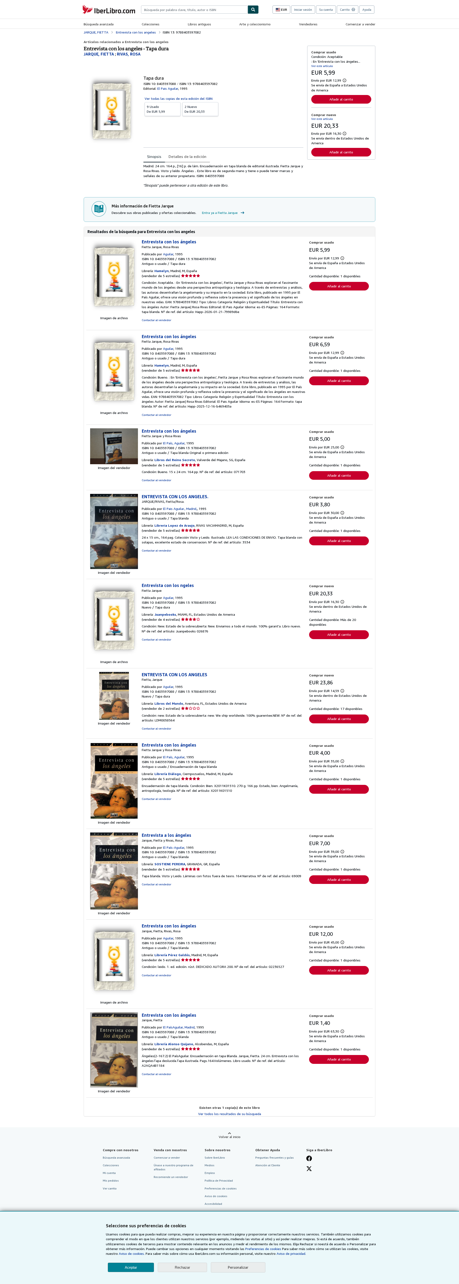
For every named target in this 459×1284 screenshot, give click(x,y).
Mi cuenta (109, 1173)
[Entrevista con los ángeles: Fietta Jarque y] (114, 463)
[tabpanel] (223, 176)
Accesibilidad (213, 1204)
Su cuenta (326, 9)
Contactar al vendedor (156, 320)
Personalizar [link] (238, 1267)
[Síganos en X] (309, 1169)
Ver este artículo (322, 66)
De (156, 109)
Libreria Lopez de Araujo (174, 525)
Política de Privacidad (219, 1180)
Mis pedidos (111, 1180)
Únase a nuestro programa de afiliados (173, 1167)
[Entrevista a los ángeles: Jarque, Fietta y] (114, 908)
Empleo (210, 1173)
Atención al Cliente (267, 1165)
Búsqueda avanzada (99, 24)
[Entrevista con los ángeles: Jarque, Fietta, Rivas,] (114, 997)
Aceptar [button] (131, 1267)
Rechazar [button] (182, 1267)
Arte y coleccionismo (255, 24)
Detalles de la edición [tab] (187, 156)
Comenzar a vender (360, 24)
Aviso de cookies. (132, 1253)
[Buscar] (253, 10)
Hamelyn (161, 271)
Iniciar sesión (303, 9)
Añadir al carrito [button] (341, 99)
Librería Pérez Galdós (172, 955)
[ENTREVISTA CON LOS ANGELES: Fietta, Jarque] (114, 718)
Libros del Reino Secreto (174, 460)
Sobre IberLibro (215, 1157)
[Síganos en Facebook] (309, 1158)
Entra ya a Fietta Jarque (220, 213)
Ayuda (366, 9)
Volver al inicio (229, 1137)
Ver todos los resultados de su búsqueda (229, 1114)
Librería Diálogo (167, 774)
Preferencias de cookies (263, 1249)
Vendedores (308, 24)
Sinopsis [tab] (154, 156)
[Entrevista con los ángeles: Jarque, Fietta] (114, 1086)
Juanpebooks (165, 614)
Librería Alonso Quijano (173, 1044)
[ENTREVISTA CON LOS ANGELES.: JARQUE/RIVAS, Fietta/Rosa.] (114, 568)
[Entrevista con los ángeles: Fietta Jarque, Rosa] (114, 313)
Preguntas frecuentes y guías (274, 1157)
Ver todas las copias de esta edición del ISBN (179, 98)
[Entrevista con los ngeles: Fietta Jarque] (114, 657)
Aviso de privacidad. (291, 1253)
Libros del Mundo (168, 703)
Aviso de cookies (216, 1196)
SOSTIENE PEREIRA (169, 864)
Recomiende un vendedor (171, 1177)
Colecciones (150, 24)
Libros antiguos (199, 24)
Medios (209, 1165)
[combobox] (194, 10)
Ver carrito (110, 1188)
